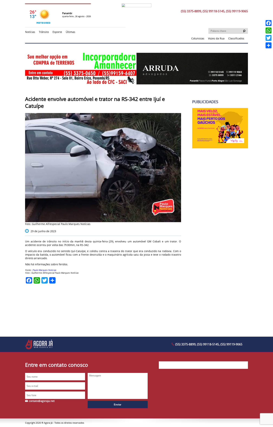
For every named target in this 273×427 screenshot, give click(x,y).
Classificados (236, 38)
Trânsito (44, 32)
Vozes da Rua (216, 38)
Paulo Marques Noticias (44, 270)
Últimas (70, 32)
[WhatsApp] (268, 30)
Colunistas (197, 38)
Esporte (57, 32)
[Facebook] (268, 23)
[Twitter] (268, 38)
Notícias (30, 32)
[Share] (268, 45)
